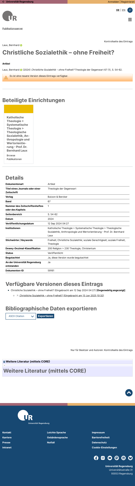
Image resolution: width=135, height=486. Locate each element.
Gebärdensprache (57, 437)
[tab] (67, 371)
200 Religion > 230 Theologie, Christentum (72, 248)
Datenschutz (99, 442)
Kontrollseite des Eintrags (118, 41)
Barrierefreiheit (101, 437)
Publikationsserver (12, 28)
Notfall (51, 442)
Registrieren (128, 1)
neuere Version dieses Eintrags (39, 76)
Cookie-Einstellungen (104, 447)
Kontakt (6, 432)
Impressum (98, 432)
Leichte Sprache (56, 432)
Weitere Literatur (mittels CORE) (27, 361)
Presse (6, 442)
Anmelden (113, 1)
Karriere (7, 437)
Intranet (6, 447)
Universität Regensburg (19, 1)
